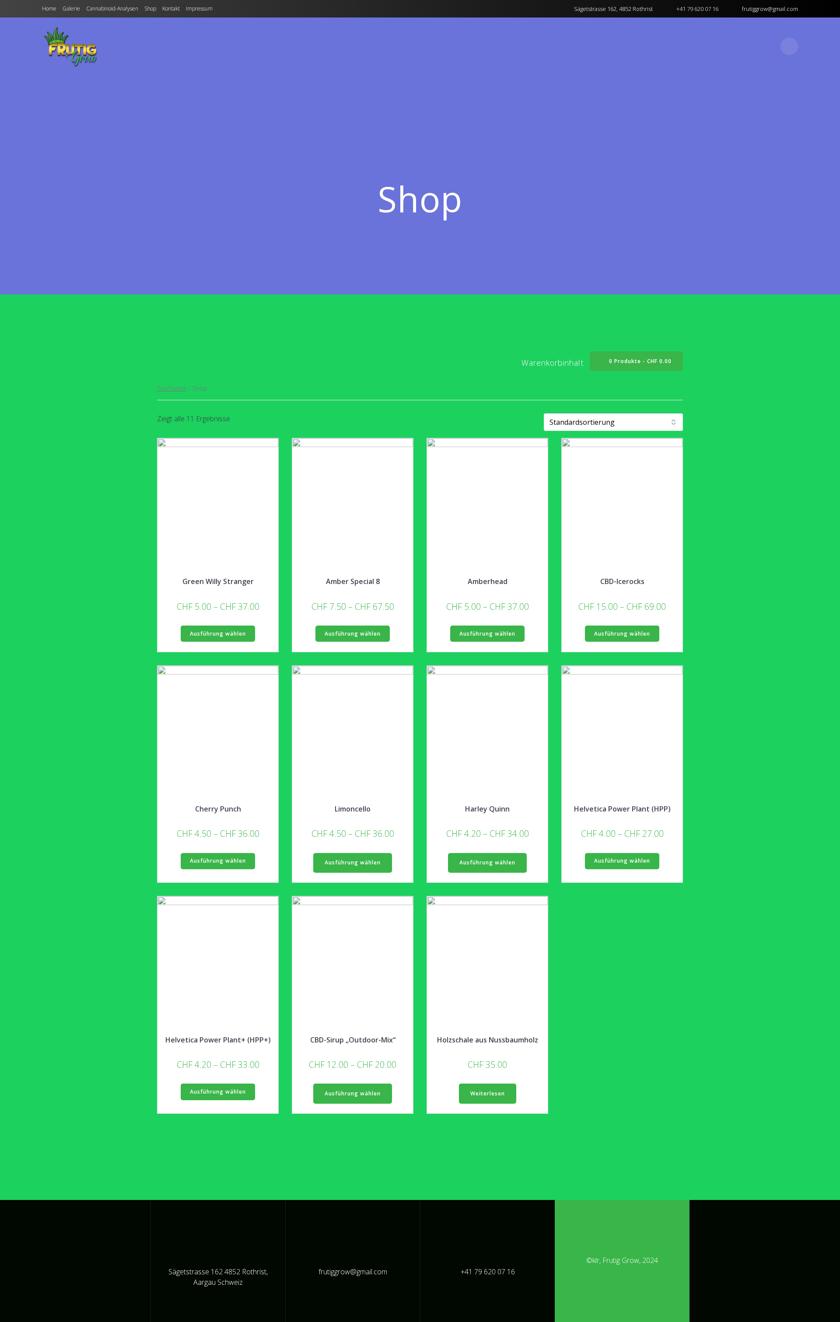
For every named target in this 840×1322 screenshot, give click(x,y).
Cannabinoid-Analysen (112, 8)
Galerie (71, 8)
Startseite (171, 388)
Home (49, 8)
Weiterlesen (487, 1093)
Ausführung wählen (218, 633)
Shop (150, 8)
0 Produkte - (639, 361)
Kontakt (171, 8)
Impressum (199, 8)
